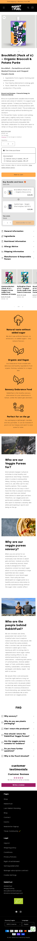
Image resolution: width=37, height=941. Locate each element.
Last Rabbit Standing (12, 808)
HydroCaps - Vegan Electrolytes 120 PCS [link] (22, 205)
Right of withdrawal (12, 861)
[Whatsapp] (33, 929)
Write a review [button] (18, 785)
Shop (6, 799)
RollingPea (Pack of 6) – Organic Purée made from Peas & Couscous (24, 289)
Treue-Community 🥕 (12, 831)
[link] (10, 192)
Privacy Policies (10, 857)
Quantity (4, 140)
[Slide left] (14, 52)
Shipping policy (10, 848)
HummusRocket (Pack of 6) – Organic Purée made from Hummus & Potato (8, 290)
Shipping (3, 137)
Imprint (7, 843)
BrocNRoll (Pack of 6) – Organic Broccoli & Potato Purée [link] (22, 191)
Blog (5, 813)
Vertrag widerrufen (11, 866)
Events (6, 822)
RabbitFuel (8, 804)
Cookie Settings (10, 875)
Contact (7, 817)
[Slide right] (23, 52)
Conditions (8, 852)
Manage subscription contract (16, 870)
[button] (4, 8)
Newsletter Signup (11, 826)
